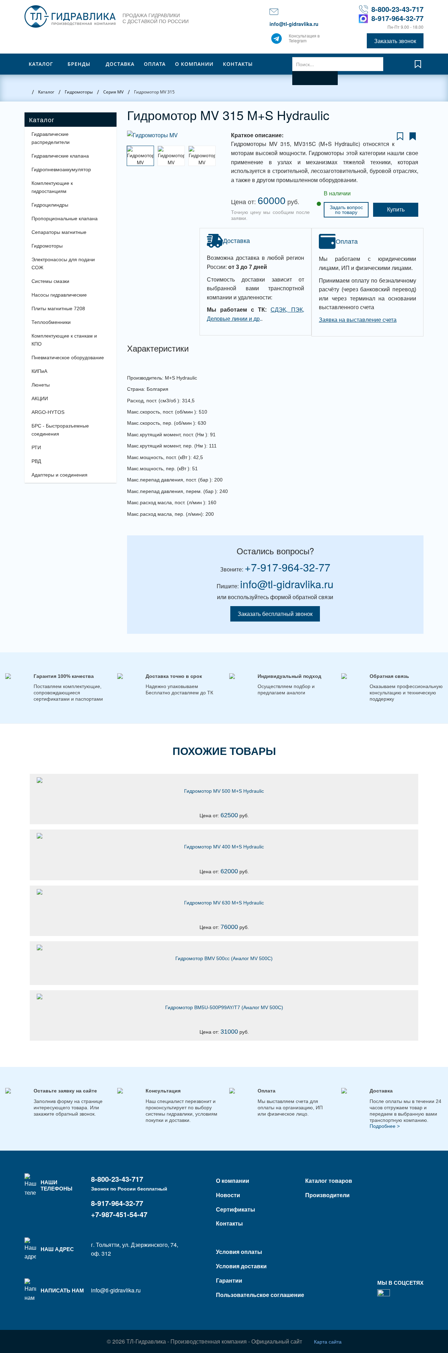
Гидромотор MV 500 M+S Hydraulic (224, 791)
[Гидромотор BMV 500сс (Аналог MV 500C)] (224, 947)
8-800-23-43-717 (397, 9)
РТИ (36, 447)
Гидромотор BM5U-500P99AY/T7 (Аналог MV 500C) (224, 1007)
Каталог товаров (328, 1181)
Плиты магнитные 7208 (58, 308)
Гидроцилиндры (49, 205)
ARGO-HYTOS (47, 412)
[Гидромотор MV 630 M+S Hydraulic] (224, 892)
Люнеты (40, 385)
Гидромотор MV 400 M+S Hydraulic (224, 846)
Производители (327, 1195)
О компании (194, 64)
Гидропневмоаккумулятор (61, 169)
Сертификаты (235, 1209)
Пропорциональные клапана (64, 218)
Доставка (120, 64)
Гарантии (229, 1280)
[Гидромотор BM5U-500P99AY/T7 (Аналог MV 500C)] (224, 996)
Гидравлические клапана (60, 156)
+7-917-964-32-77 (287, 567)
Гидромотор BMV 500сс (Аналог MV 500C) (224, 958)
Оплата (155, 64)
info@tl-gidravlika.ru (294, 23)
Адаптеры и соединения (59, 475)
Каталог (41, 64)
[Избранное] (418, 67)
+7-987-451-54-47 (119, 1214)
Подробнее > (385, 1126)
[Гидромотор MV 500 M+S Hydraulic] (224, 780)
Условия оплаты (239, 1252)
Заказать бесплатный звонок (275, 614)
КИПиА (39, 371)
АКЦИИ (39, 398)
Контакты (238, 64)
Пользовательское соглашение (260, 1295)
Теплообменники (51, 322)
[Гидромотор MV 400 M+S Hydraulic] (224, 836)
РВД (36, 461)
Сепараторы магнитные (58, 232)
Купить (396, 210)
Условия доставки (241, 1266)
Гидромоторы (47, 246)
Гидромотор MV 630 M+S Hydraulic (224, 903)
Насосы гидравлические (59, 295)
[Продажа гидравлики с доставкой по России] (277, 40)
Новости (228, 1195)
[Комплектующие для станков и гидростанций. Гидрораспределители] (69, 16)
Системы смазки (50, 281)
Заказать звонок (395, 41)
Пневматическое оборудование (67, 357)
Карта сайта (328, 1341)
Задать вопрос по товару (346, 209)
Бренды (79, 64)
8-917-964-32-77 (397, 18)
